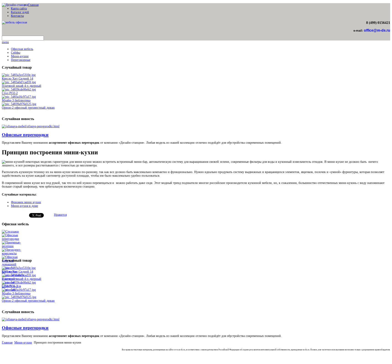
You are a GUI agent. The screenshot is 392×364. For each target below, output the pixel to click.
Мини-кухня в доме (24, 206)
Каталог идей (20, 12)
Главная (33, 5)
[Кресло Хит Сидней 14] (19, 75)
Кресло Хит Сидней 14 (17, 78)
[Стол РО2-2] (19, 89)
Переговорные (20, 60)
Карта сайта (19, 8)
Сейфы (15, 52)
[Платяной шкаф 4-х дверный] (19, 82)
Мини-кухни (20, 56)
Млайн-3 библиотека (16, 100)
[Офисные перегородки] (30, 126)
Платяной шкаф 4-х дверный (21, 86)
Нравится (60, 214)
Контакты (17, 16)
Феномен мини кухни (26, 202)
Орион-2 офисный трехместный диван (28, 107)
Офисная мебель (22, 49)
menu (5, 42)
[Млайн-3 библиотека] (19, 96)
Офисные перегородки (25, 134)
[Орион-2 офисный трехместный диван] (19, 104)
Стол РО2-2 (10, 93)
